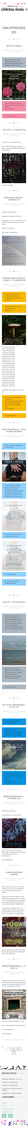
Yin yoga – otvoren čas (14, 130)
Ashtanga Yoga (23, 1123)
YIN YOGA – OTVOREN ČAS (9, 1082)
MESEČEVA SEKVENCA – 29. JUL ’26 (12, 1079)
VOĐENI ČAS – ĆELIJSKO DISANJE (11, 1093)
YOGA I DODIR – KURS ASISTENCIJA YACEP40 (12, 1089)
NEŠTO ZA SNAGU (14, 46)
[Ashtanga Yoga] (12, 14)
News (4, 1106)
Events (4, 1103)
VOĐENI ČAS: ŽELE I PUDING (10, 1085)
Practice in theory (8, 1109)
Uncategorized (14, 51)
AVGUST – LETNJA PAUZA (14, 602)
